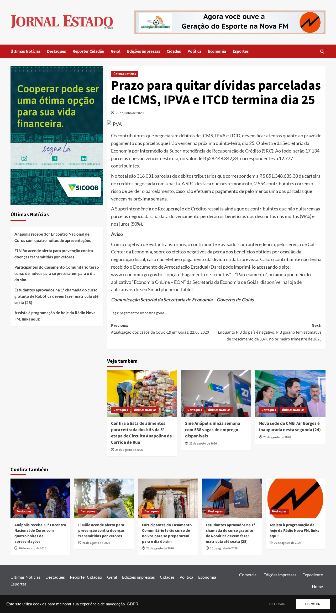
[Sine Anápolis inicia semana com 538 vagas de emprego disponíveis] (216, 393)
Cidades (174, 51)
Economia (217, 51)
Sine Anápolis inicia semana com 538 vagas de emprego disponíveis (212, 429)
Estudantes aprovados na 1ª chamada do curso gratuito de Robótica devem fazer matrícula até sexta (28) (56, 296)
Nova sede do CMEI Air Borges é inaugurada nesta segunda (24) (290, 426)
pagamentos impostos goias (142, 313)
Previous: (160, 329)
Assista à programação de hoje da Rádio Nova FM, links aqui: (55, 315)
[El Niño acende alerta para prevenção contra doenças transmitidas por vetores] (104, 498)
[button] (322, 51)
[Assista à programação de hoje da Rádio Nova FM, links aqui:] (296, 498)
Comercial (248, 574)
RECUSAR (277, 604)
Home (317, 586)
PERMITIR (313, 604)
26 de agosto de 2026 (32, 548)
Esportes (241, 51)
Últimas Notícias (25, 51)
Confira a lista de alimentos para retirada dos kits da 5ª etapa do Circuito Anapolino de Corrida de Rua (141, 432)
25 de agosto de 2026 (129, 450)
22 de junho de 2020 (130, 113)
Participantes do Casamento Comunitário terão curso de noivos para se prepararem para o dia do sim (56, 273)
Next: (270, 332)
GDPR (132, 604)
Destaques (56, 51)
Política (194, 51)
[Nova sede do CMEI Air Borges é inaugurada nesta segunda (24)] (290, 393)
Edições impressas (143, 51)
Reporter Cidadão (88, 51)
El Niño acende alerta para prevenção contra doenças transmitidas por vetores (53, 253)
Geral (115, 51)
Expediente (312, 574)
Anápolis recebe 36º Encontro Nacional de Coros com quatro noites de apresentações (52, 237)
